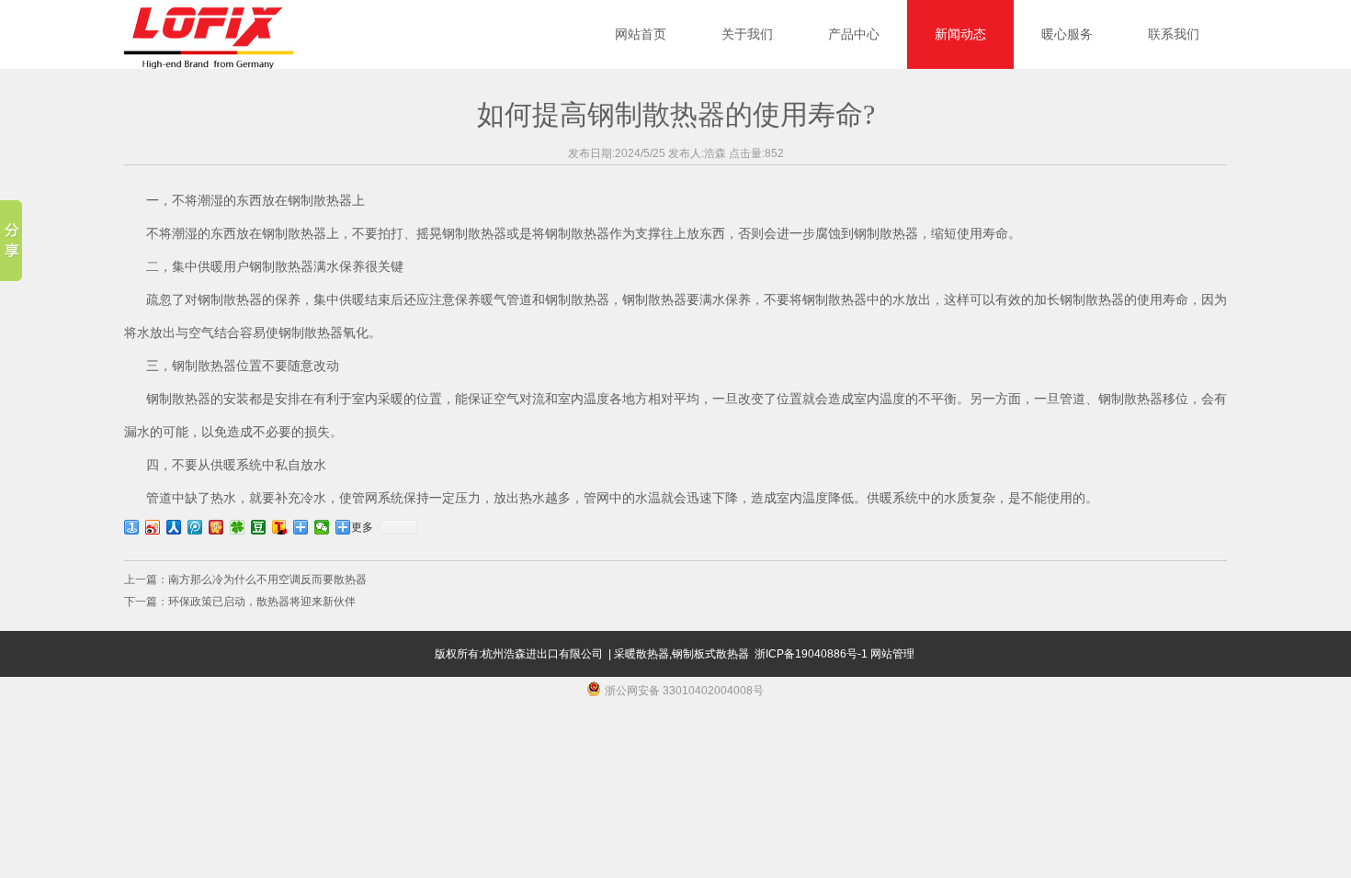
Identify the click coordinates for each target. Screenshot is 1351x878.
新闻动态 (960, 34)
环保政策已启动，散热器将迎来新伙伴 (262, 601)
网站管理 (892, 653)
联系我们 (1173, 34)
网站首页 (640, 34)
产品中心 (854, 34)
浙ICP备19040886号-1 (811, 653)
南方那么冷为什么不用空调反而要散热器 (267, 579)
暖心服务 (1067, 34)
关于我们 (747, 34)
